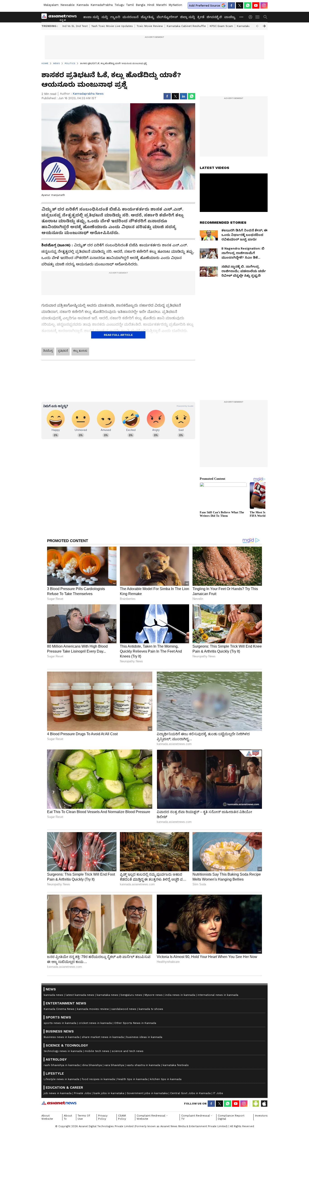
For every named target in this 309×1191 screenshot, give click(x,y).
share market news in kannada (103, 1037)
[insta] (264, 5)
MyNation (175, 5)
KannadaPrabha (101, 5)
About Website (47, 1117)
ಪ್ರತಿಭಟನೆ (63, 350)
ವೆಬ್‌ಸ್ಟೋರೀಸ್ (167, 17)
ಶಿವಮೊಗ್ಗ (47, 350)
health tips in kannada (132, 1079)
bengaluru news (131, 995)
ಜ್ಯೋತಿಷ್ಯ (147, 17)
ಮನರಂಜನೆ (130, 17)
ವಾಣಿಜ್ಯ (229, 17)
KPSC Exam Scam (221, 26)
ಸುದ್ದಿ (104, 17)
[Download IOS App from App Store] (264, 1103)
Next (264, 26)
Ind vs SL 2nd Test (75, 26)
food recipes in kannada (98, 1079)
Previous (257, 26)
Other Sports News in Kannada (135, 1023)
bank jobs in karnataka (108, 1093)
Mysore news (154, 995)
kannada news (53, 995)
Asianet (58, 1103)
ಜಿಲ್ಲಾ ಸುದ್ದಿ (187, 17)
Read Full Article (118, 334)
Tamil (130, 5)
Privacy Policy (102, 1117)
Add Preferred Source (204, 5)
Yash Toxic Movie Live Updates (112, 26)
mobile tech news (97, 1051)
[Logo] (60, 17)
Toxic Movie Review (150, 26)
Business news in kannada (61, 1037)
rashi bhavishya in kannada (62, 1065)
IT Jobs (218, 1093)
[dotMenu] (242, 16)
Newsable (67, 5)
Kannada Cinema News (59, 1009)
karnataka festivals (176, 1065)
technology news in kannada (63, 1051)
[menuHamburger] (257, 17)
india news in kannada (180, 995)
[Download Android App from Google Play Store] (255, 1103)
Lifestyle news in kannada (61, 1079)
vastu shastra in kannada (143, 1065)
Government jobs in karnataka (147, 1093)
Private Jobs (82, 1093)
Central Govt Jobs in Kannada (190, 1093)
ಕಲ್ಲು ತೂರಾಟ (80, 350)
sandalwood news (123, 1009)
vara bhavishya (114, 1065)
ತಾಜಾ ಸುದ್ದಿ (91, 17)
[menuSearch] (265, 17)
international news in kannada (217, 995)
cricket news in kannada (95, 1023)
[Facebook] (231, 5)
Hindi (150, 5)
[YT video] (255, 5)
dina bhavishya (92, 1065)
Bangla (140, 5)
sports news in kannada (60, 1023)
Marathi (161, 5)
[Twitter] (239, 5)
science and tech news (127, 1051)
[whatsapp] (247, 5)
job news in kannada (57, 1093)
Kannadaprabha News (88, 93)
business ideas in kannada (144, 1037)
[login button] (251, 17)
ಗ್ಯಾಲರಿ (115, 17)
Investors (261, 1115)
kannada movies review (93, 1009)
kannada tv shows (151, 1009)
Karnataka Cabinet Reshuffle (186, 26)
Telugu (119, 5)
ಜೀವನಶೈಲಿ (214, 17)
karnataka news (107, 995)
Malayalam (51, 5)
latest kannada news (80, 995)
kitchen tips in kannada (165, 1079)
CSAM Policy (122, 1117)
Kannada (82, 5)
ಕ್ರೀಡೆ (200, 17)
